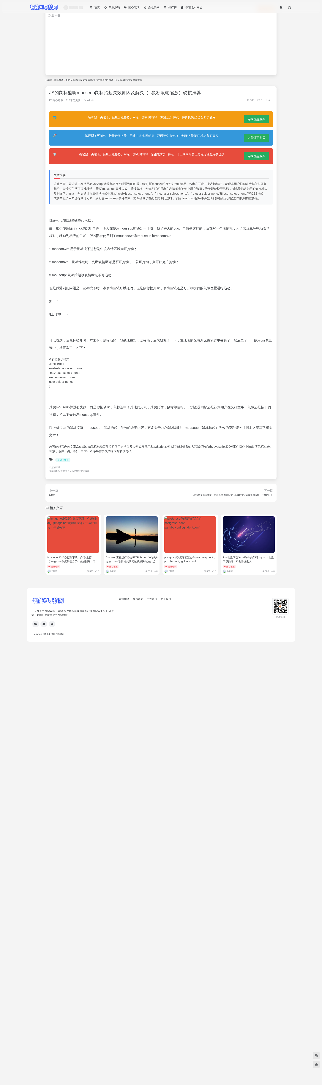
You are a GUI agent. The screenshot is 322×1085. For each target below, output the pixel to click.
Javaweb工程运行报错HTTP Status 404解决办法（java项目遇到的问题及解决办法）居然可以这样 (132, 561)
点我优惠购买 (256, 119)
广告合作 (152, 599)
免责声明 (138, 599)
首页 (50, 80)
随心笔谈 (58, 80)
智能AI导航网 (57, 634)
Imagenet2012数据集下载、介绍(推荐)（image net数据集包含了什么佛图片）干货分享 (72, 561)
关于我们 (165, 599)
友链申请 (124, 599)
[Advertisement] (161, 49)
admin (90, 100)
